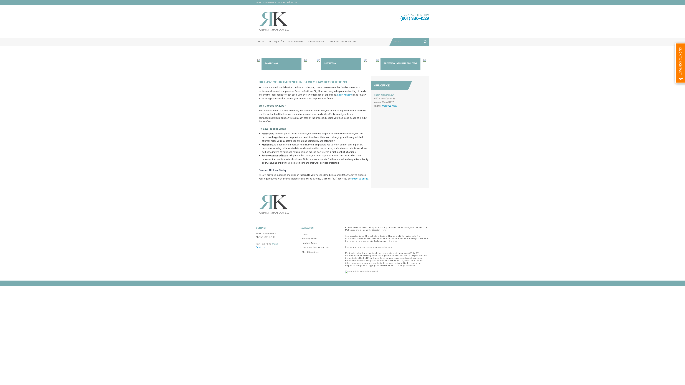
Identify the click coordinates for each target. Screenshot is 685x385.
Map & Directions (316, 41)
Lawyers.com (368, 247)
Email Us (260, 247)
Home (261, 41)
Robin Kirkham (344, 94)
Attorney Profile (276, 41)
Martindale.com (384, 247)
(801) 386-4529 (414, 18)
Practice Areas (295, 41)
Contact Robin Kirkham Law (342, 41)
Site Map (393, 241)
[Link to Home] (310, 21)
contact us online (359, 178)
